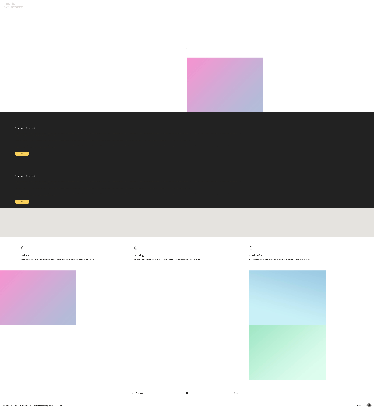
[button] (187, 221)
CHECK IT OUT (22, 154)
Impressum (358, 405)
